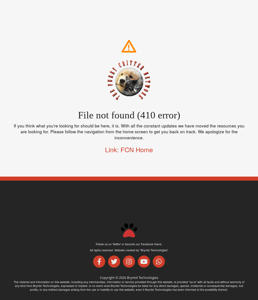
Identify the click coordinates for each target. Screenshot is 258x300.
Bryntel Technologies (142, 277)
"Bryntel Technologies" (154, 250)
